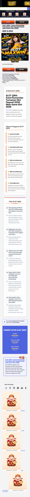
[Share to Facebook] (10, 388)
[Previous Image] (2, 47)
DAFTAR (22, 22)
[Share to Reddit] (22, 388)
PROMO (23, 410)
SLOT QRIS (9, 110)
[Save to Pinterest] (18, 388)
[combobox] (13, 8)
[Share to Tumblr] (25, 388)
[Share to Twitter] (6, 388)
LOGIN (8, 22)
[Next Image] (27, 47)
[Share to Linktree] (14, 388)
